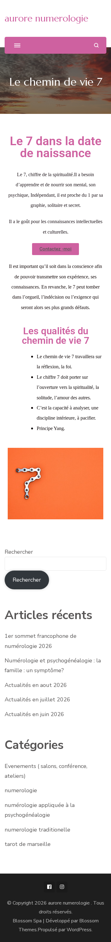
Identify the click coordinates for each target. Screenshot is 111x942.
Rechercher (19, 552)
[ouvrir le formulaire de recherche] (96, 45)
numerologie (21, 790)
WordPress (79, 929)
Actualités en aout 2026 (36, 685)
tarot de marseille (28, 844)
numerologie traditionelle (37, 829)
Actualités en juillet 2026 (37, 699)
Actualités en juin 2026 (34, 714)
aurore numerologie (46, 18)
